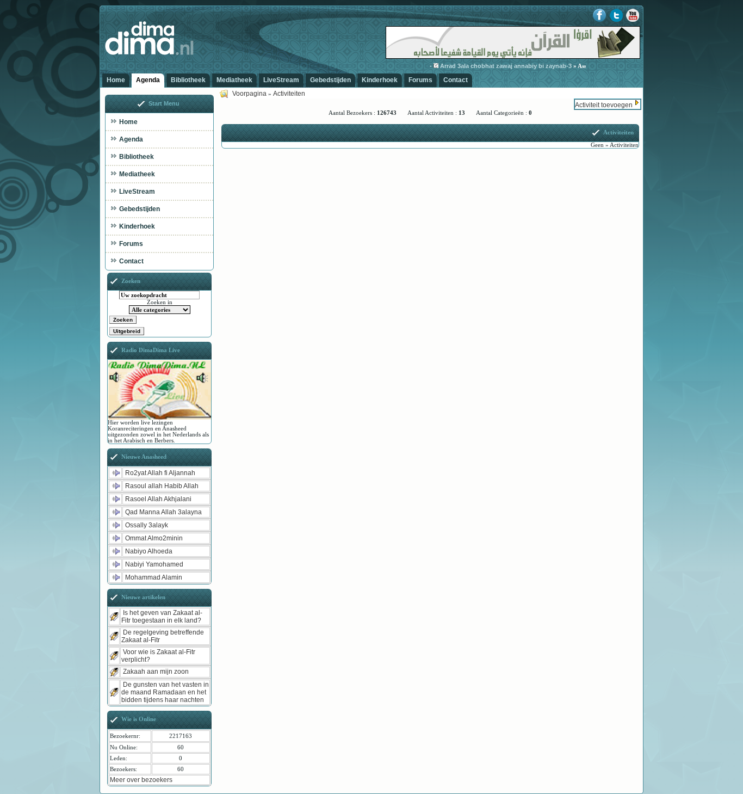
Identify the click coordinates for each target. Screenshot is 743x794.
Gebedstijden (330, 80)
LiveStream (281, 80)
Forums (420, 80)
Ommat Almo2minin (154, 538)
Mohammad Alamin (153, 577)
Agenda (148, 80)
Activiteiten (289, 93)
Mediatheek (234, 80)
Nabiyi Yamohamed (154, 564)
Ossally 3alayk (146, 525)
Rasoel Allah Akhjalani (158, 499)
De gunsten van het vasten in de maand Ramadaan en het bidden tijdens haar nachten (165, 692)
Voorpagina (249, 93)
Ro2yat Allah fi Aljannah (160, 473)
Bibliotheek (188, 80)
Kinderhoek (380, 80)
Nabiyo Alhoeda (148, 551)
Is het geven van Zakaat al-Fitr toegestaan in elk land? (161, 616)
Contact (455, 80)
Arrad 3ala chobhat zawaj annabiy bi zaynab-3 (495, 66)
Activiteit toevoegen (604, 105)
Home (116, 80)
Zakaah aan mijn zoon (156, 671)
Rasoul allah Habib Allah (162, 486)
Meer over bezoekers (141, 780)
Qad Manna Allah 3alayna (163, 512)
